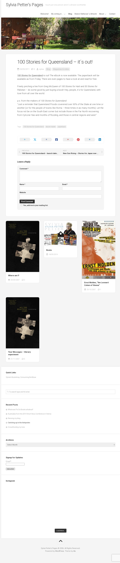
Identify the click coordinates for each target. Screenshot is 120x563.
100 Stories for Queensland (33, 127)
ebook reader (51, 127)
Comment (24, 169)
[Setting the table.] (97, 517)
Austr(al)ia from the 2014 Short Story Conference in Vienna (29, 414)
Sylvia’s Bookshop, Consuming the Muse (21, 377)
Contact (112, 14)
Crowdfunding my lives (16, 427)
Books (49, 250)
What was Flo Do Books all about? (20, 409)
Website (23, 192)
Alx (74, 551)
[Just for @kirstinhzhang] (61, 517)
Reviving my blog (14, 418)
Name (22, 184)
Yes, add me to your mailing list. (35, 205)
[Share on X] (28, 139)
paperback (62, 127)
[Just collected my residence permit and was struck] (24, 496)
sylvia (41, 69)
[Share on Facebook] (50, 139)
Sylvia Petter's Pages (24, 4)
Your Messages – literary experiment (19, 353)
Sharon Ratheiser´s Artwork (85, 14)
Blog (70, 14)
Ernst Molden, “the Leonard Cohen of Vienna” (96, 283)
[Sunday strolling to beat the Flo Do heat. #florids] (61, 496)
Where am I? (13, 275)
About (101, 14)
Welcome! (44, 14)
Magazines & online (61, 69)
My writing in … (57, 14)
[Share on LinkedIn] (93, 139)
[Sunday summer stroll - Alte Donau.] (24, 517)
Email (65, 184)
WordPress (59, 551)
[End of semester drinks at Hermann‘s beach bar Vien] (97, 496)
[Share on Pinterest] (71, 139)
